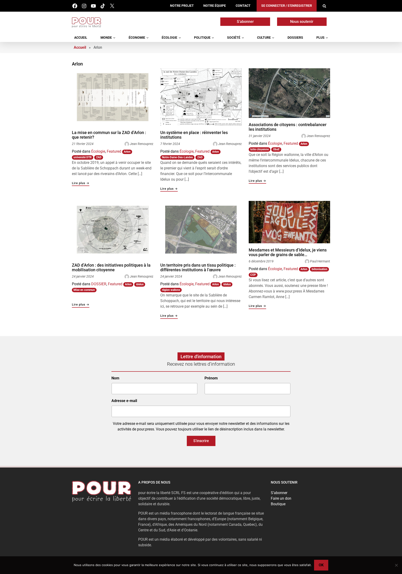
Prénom (211, 378)
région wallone (171, 290)
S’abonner (245, 21)
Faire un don (281, 498)
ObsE (276, 149)
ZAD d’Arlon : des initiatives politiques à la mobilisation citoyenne (111, 267)
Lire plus (80, 183)
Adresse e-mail (124, 401)
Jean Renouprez (141, 144)
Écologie (169, 38)
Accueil (80, 38)
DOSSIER (98, 284)
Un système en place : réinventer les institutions (194, 134)
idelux (140, 284)
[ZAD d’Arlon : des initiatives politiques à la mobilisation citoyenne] (112, 229)
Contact (243, 6)
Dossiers (295, 38)
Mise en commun (84, 290)
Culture (264, 38)
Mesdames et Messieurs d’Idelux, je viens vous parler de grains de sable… (288, 252)
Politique (202, 38)
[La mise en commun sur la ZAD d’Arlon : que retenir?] (112, 97)
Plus (320, 38)
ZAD (98, 157)
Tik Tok (103, 6)
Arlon (127, 151)
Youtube (93, 6)
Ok (321, 565)
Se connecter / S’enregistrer (286, 6)
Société (233, 38)
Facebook (75, 6)
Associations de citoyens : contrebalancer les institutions (287, 126)
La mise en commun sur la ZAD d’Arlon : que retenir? (109, 134)
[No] (396, 565)
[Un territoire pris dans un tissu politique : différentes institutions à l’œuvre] (201, 229)
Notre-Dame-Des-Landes (177, 157)
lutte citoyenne (259, 149)
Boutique (278, 504)
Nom (115, 378)
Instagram (84, 6)
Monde (106, 38)
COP (253, 274)
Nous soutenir (301, 21)
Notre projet (182, 6)
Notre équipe (214, 6)
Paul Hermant (320, 261)
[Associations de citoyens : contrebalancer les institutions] (289, 93)
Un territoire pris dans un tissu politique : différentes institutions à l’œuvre (198, 267)
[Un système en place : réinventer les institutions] (201, 97)
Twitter (112, 6)
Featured (114, 151)
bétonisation (319, 269)
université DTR (83, 157)
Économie (137, 38)
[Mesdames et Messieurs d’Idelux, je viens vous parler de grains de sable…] (289, 222)
